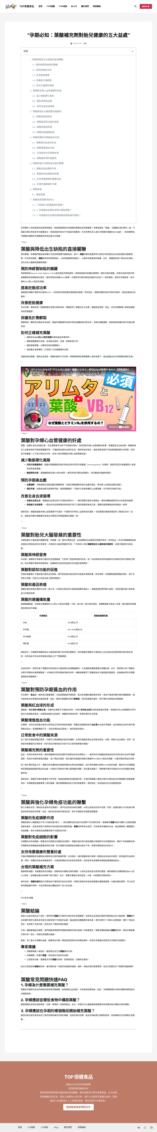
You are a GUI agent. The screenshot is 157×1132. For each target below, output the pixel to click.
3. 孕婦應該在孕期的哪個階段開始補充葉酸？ (59, 215)
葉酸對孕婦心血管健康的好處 (47, 90)
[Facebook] (151, 1127)
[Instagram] (145, 1127)
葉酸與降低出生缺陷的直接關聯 (47, 59)
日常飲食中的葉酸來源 (48, 153)
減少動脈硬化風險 (45, 96)
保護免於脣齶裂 (44, 80)
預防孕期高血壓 (44, 101)
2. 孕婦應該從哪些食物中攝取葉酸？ (54, 210)
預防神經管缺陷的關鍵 (47, 64)
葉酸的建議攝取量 (45, 132)
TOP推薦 (50, 6)
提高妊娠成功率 (44, 70)
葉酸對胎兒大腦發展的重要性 (47, 111)
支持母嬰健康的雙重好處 (49, 179)
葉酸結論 (37, 189)
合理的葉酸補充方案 (47, 184)
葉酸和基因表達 (44, 127)
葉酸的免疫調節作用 (46, 168)
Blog (74, 6)
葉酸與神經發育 (44, 116)
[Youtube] (138, 1127)
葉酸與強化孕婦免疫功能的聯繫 (48, 163)
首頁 (40, 6)
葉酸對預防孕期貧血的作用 (46, 137)
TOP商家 (63, 6)
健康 (84, 43)
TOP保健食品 (26, 6)
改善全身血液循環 (45, 106)
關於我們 (85, 6)
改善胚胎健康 (42, 75)
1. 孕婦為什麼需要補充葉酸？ (50, 205)
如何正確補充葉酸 (45, 85)
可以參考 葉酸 (27, 898)
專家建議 (40, 194)
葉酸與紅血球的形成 (46, 142)
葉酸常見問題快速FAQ (43, 199)
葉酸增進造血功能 (45, 147)
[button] (135, 6)
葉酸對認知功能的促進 (48, 122)
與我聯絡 (97, 6)
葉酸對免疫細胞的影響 (48, 173)
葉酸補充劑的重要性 (47, 158)
